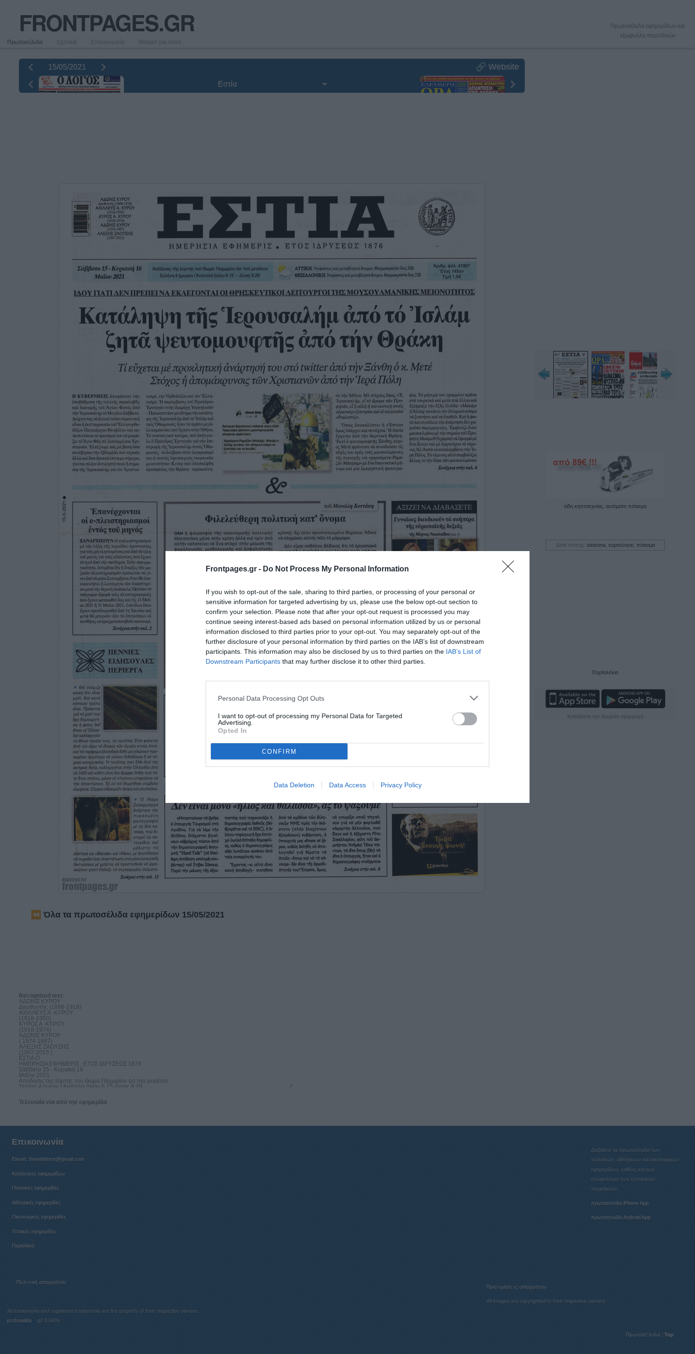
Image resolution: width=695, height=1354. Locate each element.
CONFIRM (279, 751)
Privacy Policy (401, 785)
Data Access (347, 785)
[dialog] (347, 677)
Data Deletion (294, 785)
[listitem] (347, 698)
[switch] (464, 719)
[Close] (511, 570)
